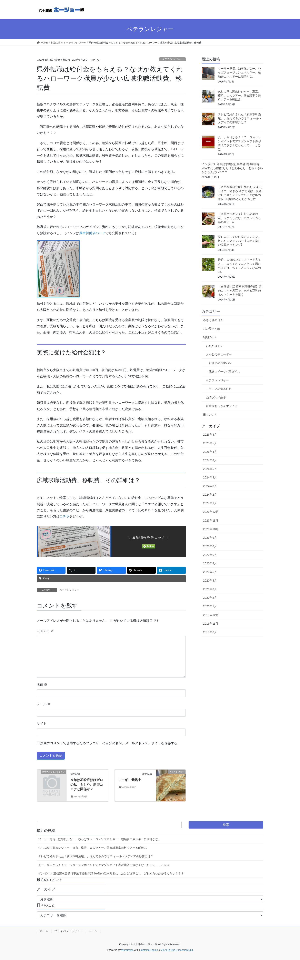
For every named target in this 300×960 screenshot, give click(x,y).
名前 (42, 684)
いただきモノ (214, 345)
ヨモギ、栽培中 (129, 780)
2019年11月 (210, 623)
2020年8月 (210, 563)
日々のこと (210, 414)
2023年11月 (210, 520)
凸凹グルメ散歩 (216, 397)
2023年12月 (211, 511)
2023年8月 (210, 546)
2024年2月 (210, 494)
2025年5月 (210, 443)
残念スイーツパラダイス (224, 371)
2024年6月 (210, 460)
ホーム (44, 931)
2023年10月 (211, 529)
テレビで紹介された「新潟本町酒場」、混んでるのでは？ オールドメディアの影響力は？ (240, 118)
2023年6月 (210, 554)
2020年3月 (210, 589)
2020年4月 (210, 580)
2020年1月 (210, 606)
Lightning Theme (148, 950)
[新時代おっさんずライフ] (51, 778)
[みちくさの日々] (171, 784)
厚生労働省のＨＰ (92, 233)
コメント (45, 631)
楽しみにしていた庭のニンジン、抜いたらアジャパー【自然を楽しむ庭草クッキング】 (239, 240)
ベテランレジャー (172, 59)
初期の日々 (210, 337)
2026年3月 (210, 434)
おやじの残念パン (220, 363)
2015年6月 (210, 632)
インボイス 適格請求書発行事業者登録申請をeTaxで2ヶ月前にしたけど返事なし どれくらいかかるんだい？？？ (232, 168)
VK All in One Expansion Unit (177, 950)
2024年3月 (210, 486)
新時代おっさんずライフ (221, 406)
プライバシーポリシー (68, 931)
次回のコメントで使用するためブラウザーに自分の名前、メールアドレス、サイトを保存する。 (110, 743)
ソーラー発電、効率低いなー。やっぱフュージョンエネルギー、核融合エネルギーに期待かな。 (239, 72)
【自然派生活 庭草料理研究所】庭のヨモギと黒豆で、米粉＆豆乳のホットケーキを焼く (240, 290)
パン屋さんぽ (211, 328)
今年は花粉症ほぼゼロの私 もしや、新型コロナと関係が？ (86, 784)
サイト (42, 723)
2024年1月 (210, 503)
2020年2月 (210, 597)
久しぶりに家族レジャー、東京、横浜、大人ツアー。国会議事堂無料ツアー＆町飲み (239, 95)
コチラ (64, 516)
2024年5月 (210, 469)
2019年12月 (211, 615)
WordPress (127, 950)
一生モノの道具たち (219, 388)
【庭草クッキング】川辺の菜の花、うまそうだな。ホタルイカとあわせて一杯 (239, 218)
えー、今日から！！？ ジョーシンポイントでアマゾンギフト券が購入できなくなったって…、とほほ (104, 865)
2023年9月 (210, 537)
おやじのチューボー (219, 354)
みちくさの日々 (213, 320)
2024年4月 (210, 477)
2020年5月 (210, 572)
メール (44, 704)
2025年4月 (210, 451)
